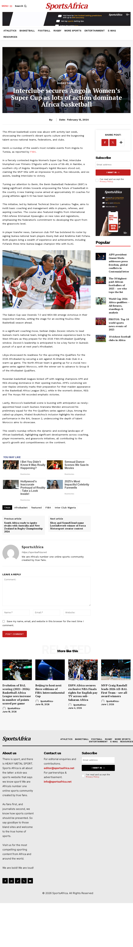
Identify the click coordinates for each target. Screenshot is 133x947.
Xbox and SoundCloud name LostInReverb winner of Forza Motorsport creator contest (68, 525)
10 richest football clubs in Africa (119, 338)
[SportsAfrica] (10, 553)
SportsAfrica (32, 547)
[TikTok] (17, 880)
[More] (121, 142)
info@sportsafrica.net (58, 781)
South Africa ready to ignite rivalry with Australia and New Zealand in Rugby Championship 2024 (23, 527)
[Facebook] (104, 142)
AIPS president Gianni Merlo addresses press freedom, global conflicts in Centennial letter (119, 263)
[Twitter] (112, 142)
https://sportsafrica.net (34, 552)
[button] (21, 6)
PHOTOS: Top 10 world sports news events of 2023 (119, 324)
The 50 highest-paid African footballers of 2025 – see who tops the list (118, 285)
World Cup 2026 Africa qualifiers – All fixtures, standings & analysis (119, 305)
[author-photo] (4, 709)
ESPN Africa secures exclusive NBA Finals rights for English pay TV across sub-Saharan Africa (82, 692)
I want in (112, 172)
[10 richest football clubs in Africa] (101, 338)
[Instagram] (11, 880)
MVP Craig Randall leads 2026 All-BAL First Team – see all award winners (114, 690)
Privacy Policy (106, 181)
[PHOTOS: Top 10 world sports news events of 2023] (101, 321)
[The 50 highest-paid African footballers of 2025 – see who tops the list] (101, 280)
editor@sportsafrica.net (59, 768)
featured (36, 507)
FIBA (33, 151)
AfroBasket (21, 507)
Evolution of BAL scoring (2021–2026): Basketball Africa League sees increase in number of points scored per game (16, 694)
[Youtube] (30, 880)
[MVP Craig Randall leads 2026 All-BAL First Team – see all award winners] (116, 669)
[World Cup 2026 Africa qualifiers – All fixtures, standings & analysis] (101, 300)
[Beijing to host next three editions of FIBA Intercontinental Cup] (50, 669)
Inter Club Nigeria (65, 507)
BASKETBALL (66, 83)
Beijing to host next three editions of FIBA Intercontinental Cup (50, 690)
